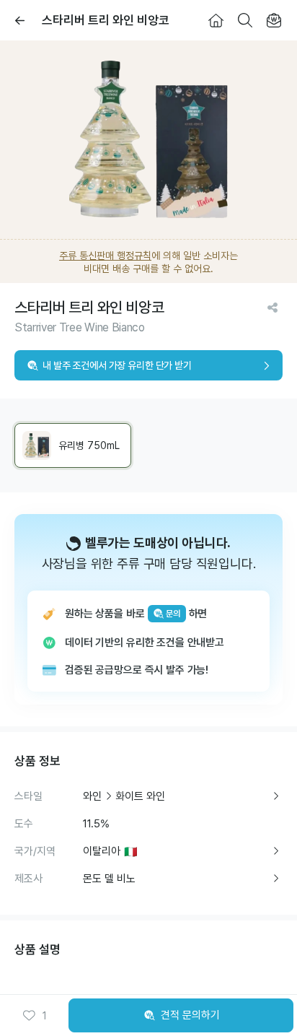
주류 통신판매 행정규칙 (105, 255)
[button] (34, 1016)
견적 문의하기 (190, 1015)
